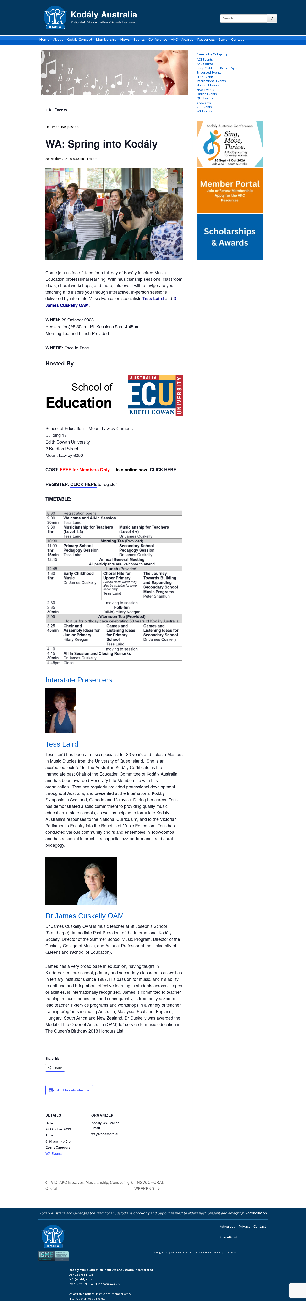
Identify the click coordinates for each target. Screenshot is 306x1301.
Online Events (207, 94)
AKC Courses (206, 64)
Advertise (228, 1226)
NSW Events (205, 89)
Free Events (205, 76)
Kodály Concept (79, 39)
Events (139, 39)
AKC (174, 39)
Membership (106, 39)
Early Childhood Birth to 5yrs (217, 68)
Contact (237, 39)
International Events (211, 81)
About (58, 39)
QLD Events (205, 98)
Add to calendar (70, 1090)
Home (44, 39)
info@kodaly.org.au (81, 1279)
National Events (208, 85)
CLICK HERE (163, 469)
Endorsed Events (209, 72)
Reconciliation (256, 1213)
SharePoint (229, 1237)
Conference (157, 39)
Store (223, 39)
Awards (187, 39)
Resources (206, 39)
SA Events (204, 102)
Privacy (245, 1226)
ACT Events (205, 59)
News (125, 39)
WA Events (204, 111)
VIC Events (204, 107)
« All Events (56, 110)
